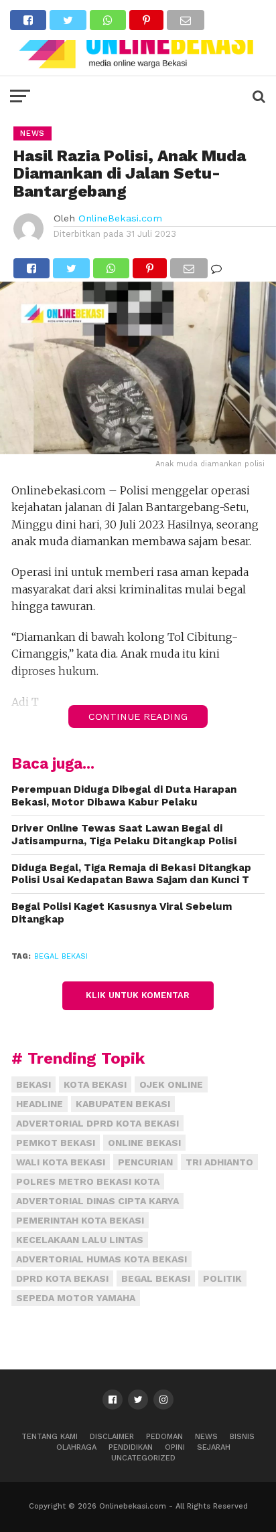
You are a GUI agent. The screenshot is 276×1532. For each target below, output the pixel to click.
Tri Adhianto (219, 1162)
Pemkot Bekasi (55, 1142)
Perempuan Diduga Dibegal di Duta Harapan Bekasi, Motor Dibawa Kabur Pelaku (123, 795)
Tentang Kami (49, 1436)
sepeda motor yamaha (75, 1297)
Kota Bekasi (95, 1084)
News (206, 1436)
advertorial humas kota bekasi (101, 1259)
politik (222, 1278)
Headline (39, 1103)
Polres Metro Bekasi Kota (87, 1181)
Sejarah (213, 1447)
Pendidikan (131, 1447)
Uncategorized (143, 1458)
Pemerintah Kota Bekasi (80, 1220)
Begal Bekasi (61, 956)
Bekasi (33, 1084)
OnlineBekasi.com (120, 218)
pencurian (145, 1162)
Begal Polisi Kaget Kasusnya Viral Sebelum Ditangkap (121, 912)
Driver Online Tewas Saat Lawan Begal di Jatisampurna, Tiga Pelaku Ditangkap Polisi (123, 834)
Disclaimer (112, 1436)
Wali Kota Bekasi (60, 1162)
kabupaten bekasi (123, 1103)
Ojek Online (171, 1084)
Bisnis (242, 1436)
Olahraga (76, 1447)
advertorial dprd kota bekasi (97, 1123)
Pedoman (164, 1436)
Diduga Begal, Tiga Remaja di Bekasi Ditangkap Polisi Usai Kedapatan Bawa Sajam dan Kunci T (131, 874)
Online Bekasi (144, 1142)
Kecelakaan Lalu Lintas (79, 1239)
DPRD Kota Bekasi (62, 1278)
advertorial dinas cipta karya (97, 1200)
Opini (175, 1447)
